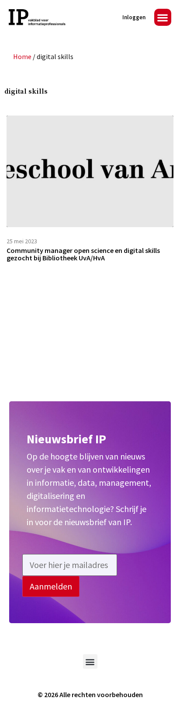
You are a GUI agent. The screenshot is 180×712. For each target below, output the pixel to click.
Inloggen (133, 17)
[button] (162, 17)
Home (22, 56)
